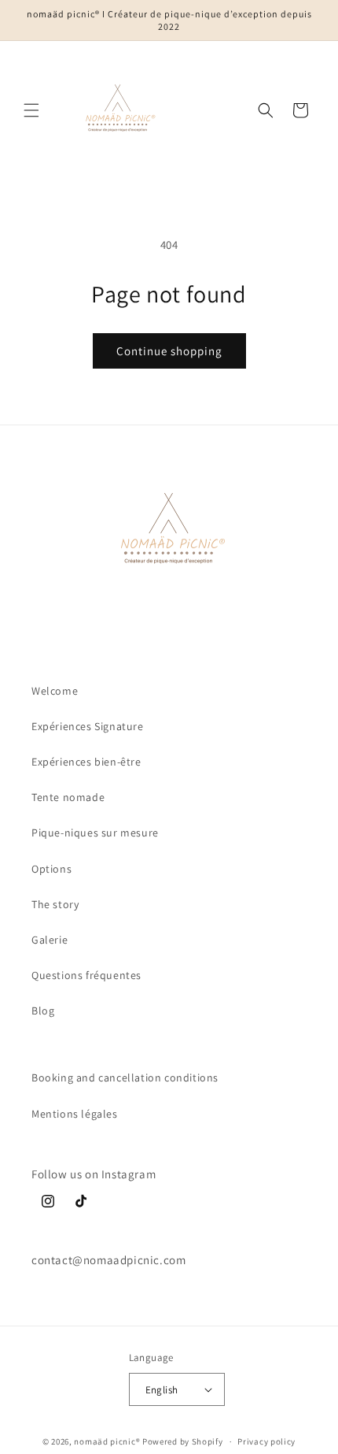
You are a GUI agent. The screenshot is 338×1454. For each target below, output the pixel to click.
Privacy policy (266, 1441)
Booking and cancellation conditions (125, 1077)
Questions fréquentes (86, 975)
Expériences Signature (87, 726)
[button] (31, 110)
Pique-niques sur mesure (95, 832)
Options (51, 869)
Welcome (54, 691)
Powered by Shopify (182, 1441)
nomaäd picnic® (107, 1441)
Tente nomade (68, 797)
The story (55, 904)
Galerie (49, 940)
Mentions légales (74, 1114)
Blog (42, 1010)
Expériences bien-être (86, 762)
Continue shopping (169, 350)
